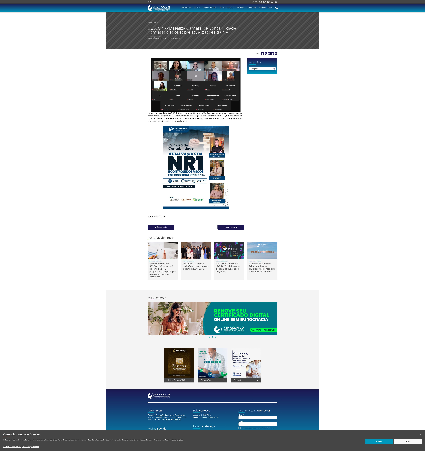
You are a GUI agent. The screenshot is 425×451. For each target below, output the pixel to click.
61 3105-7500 (206, 415)
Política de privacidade (12, 447)
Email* (241, 421)
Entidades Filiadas (265, 7)
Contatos (255, 1)
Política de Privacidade (112, 440)
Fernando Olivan (161, 38)
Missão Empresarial (226, 7)
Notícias (197, 7)
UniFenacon (251, 7)
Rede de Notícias (152, 22)
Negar (408, 441)
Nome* (241, 415)
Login (149, 1)
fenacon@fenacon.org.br (208, 417)
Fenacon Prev (206, 380)
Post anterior (162, 227)
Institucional (186, 7)
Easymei (237, 380)
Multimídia (240, 7)
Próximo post (229, 227)
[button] (420, 435)
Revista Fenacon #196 (176, 380)
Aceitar (379, 441)
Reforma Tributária (209, 7)
